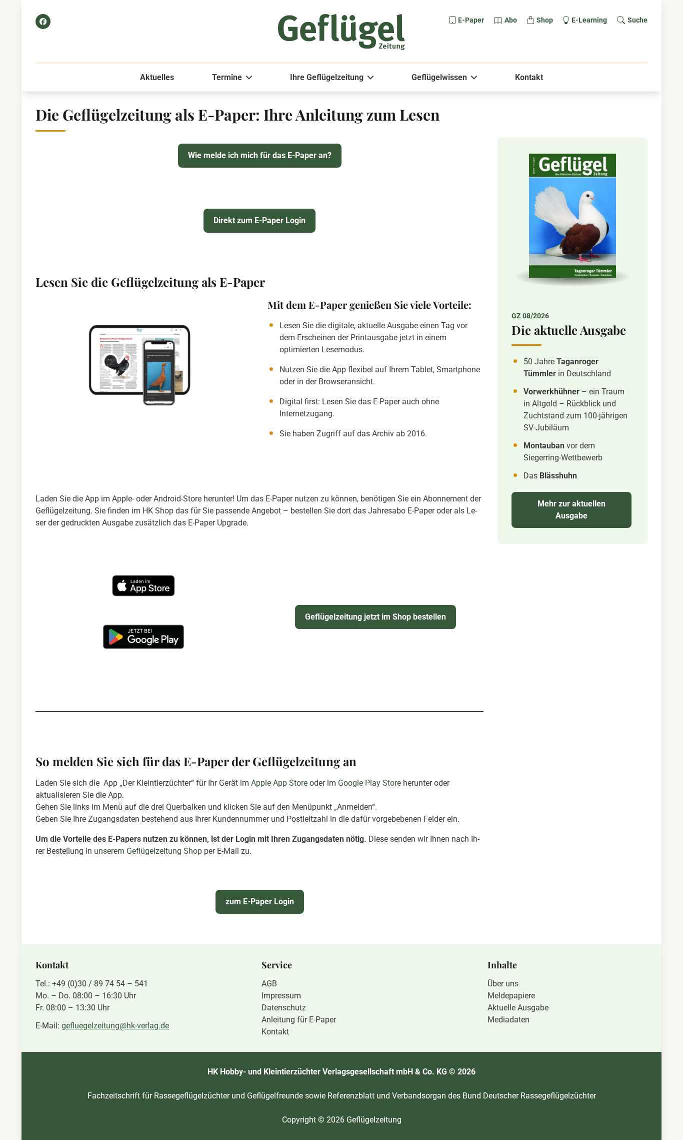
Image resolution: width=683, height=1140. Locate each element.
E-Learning (589, 20)
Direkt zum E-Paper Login (260, 220)
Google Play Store (370, 783)
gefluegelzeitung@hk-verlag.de (115, 1025)
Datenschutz (284, 1007)
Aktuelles (157, 77)
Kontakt (529, 77)
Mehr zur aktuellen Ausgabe (572, 509)
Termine (227, 77)
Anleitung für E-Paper (299, 1019)
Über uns (503, 983)
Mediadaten (509, 1019)
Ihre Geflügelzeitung (327, 77)
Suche (638, 20)
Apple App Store (279, 783)
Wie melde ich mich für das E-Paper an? (260, 155)
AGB (269, 983)
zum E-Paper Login (260, 901)
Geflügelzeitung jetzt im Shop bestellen (375, 617)
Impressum (281, 995)
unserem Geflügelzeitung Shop (148, 851)
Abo (510, 20)
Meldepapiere (511, 995)
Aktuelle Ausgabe (518, 1007)
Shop (544, 20)
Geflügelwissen (439, 77)
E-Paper (471, 20)
